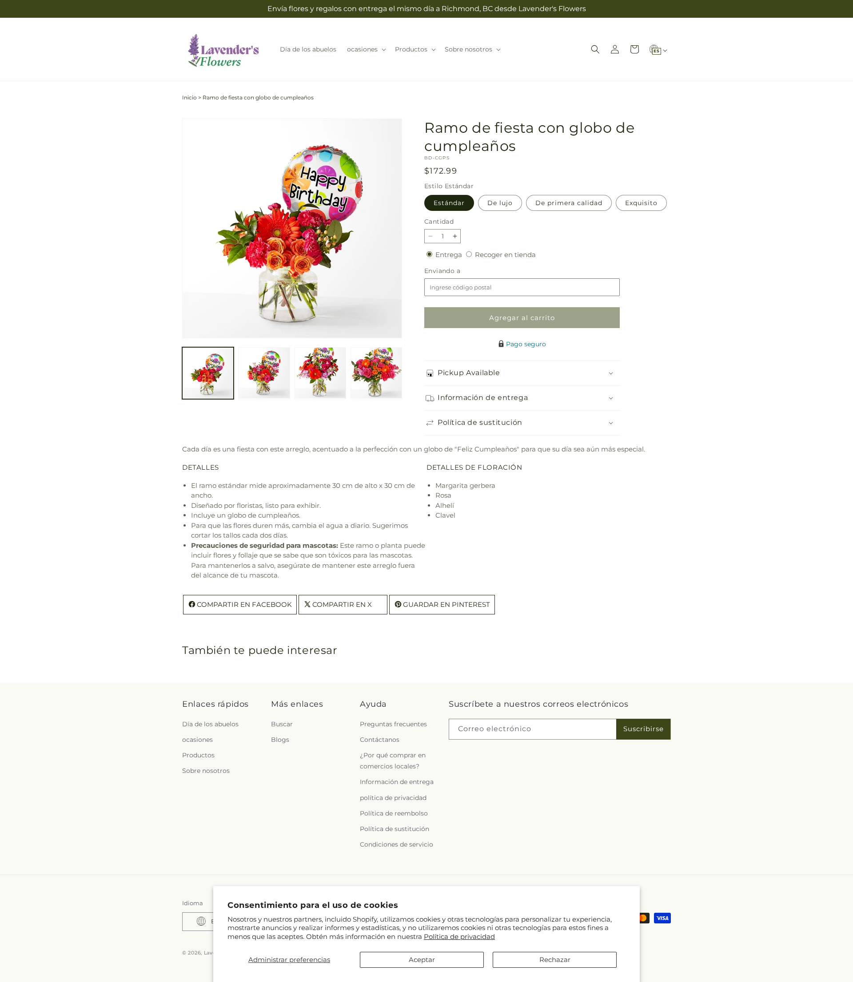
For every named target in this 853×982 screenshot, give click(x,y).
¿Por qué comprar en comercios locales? (393, 760)
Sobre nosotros (206, 771)
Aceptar (422, 959)
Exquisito (641, 203)
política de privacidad (393, 797)
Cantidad (439, 222)
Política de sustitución (394, 828)
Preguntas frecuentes (393, 724)
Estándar (449, 203)
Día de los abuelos (210, 724)
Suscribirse (643, 729)
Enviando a (457, 271)
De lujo (500, 203)
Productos (198, 755)
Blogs (280, 739)
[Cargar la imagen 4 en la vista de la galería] (376, 373)
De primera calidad (568, 203)
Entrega (449, 254)
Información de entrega (397, 782)
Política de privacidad (459, 936)
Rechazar (554, 959)
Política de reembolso (394, 813)
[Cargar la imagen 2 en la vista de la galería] (264, 373)
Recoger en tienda (505, 254)
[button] (366, 49)
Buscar (282, 724)
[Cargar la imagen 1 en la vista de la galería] (208, 373)
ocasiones (197, 739)
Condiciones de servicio (396, 844)
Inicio (189, 97)
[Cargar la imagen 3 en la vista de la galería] (320, 373)
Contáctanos (379, 739)
